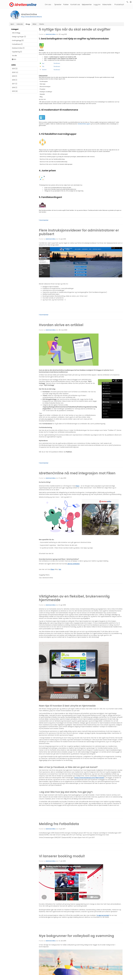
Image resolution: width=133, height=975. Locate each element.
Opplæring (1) (17, 52)
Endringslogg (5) (18, 40)
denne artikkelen (73, 564)
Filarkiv (41, 24)
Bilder (35, 24)
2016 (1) (14, 87)
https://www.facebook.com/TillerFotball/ (89, 778)
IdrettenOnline (51, 34)
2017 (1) (14, 84)
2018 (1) (14, 80)
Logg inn (97, 4)
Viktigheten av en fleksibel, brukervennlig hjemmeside (74, 598)
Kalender (20, 24)
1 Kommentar (43, 220)
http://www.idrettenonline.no (31, 17)
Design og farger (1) (19, 37)
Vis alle (14, 56)
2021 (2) (14, 69)
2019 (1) (14, 76)
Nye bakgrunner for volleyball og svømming (76, 935)
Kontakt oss (75, 4)
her (60, 569)
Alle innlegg (16, 33)
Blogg (28, 24)
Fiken (77, 486)
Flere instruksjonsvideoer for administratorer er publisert (79, 232)
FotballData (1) (17, 44)
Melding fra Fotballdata (59, 824)
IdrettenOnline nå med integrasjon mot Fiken (77, 473)
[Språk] (127, 2)
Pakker (66, 4)
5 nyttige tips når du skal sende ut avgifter (74, 29)
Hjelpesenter (87, 4)
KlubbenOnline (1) (18, 48)
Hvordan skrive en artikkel (61, 325)
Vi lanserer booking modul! (62, 856)
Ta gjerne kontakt (102, 915)
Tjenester (57, 4)
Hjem (12, 24)
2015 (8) (15, 91)
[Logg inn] (130, 2)
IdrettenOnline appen (84, 124)
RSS (14, 59)
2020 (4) (15, 72)
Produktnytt (119, 4)
